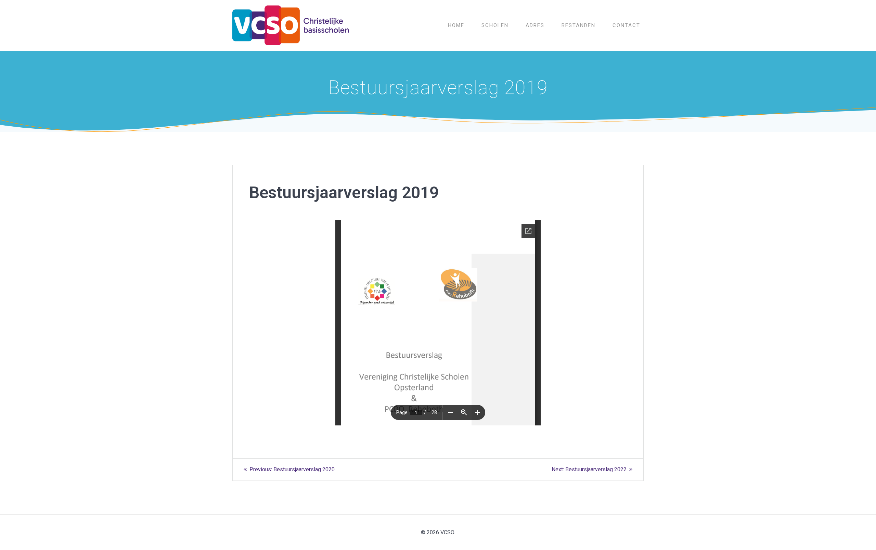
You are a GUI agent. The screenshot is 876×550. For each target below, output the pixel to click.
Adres (535, 25)
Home (456, 25)
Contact (626, 25)
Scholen (494, 25)
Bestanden (578, 25)
